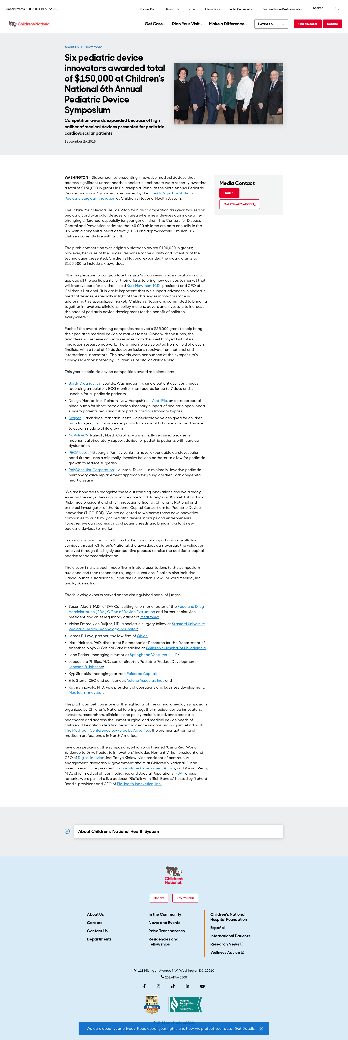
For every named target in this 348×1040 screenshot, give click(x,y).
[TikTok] (173, 986)
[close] (260, 1028)
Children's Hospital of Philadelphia (176, 648)
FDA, (179, 773)
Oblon (142, 635)
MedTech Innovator (86, 692)
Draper (75, 418)
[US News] (152, 1004)
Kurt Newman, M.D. (144, 285)
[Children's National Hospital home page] (30, 24)
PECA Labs (78, 452)
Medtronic (149, 617)
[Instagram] (158, 986)
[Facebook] (144, 986)
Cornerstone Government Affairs (145, 768)
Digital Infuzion (91, 757)
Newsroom (93, 47)
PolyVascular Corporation (91, 469)
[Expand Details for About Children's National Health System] (67, 831)
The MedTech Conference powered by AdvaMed (107, 730)
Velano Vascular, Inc (145, 680)
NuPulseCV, (79, 435)
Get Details (245, 1028)
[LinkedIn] (187, 986)
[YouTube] (202, 986)
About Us (72, 47)
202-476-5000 (176, 977)
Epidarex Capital (141, 673)
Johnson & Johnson (86, 666)
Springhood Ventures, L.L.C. (154, 654)
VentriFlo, (159, 400)
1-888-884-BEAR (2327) (42, 9)
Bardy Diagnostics (85, 383)
